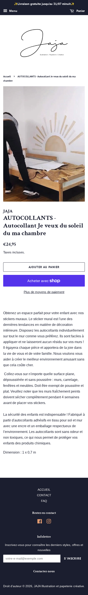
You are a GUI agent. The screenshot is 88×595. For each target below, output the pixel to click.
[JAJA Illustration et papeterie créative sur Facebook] (39, 522)
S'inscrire (72, 558)
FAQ (44, 501)
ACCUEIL (44, 489)
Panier (80, 11)
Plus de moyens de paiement (44, 292)
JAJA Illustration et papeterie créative (59, 586)
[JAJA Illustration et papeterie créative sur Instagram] (48, 522)
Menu (12, 11)
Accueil (7, 76)
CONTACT (44, 495)
